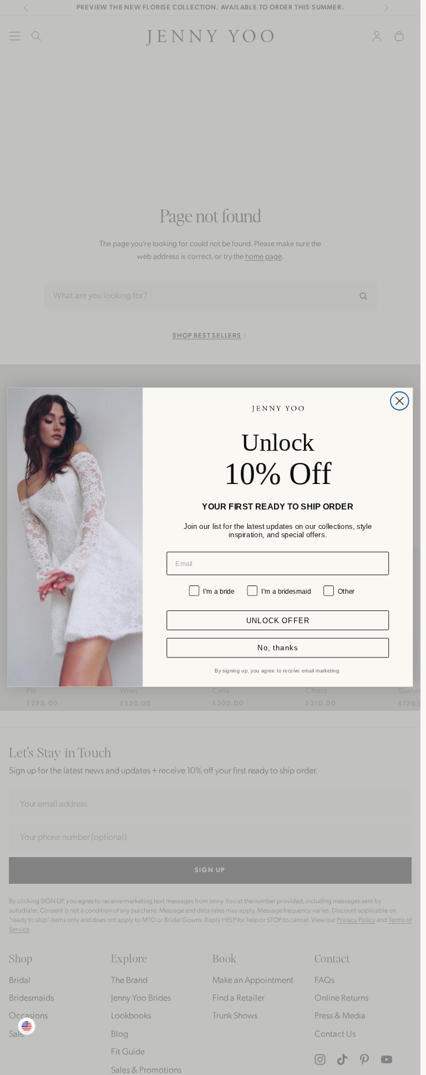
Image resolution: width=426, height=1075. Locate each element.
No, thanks (277, 648)
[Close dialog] (399, 401)
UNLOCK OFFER (278, 621)
